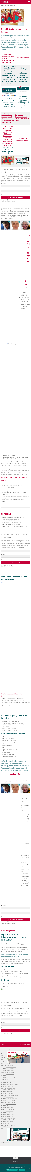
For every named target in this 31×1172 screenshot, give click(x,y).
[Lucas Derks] (25, 225)
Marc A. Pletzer (10, 1072)
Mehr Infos (22, 1169)
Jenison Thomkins (10, 1109)
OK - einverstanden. (12, 1169)
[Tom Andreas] (17, 315)
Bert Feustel (9, 1107)
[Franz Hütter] (16, 296)
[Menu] (29, 2)
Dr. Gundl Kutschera (11, 1069)
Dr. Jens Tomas (10, 1074)
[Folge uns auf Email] (25, 1044)
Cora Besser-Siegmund (12, 1084)
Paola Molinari (9, 1076)
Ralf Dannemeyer (10, 1088)
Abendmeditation (10, 1106)
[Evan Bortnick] (16, 306)
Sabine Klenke (9, 1116)
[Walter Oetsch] (6, 236)
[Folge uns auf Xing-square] (23, 1044)
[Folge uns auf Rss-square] (29, 1044)
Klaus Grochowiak (10, 1100)
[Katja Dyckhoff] (6, 316)
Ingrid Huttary (9, 1123)
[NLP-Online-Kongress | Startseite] (8, 2)
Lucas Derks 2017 (10, 1077)
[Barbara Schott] (16, 236)
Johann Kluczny (10, 1111)
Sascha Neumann (10, 1081)
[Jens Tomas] (16, 245)
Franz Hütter (9, 1127)
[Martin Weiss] (6, 296)
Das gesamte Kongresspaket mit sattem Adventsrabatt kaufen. (22, 118)
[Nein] (29, 1168)
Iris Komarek (9, 1086)
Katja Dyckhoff (10, 1120)
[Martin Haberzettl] (17, 335)
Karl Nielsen (9, 1079)
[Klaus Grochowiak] (5, 225)
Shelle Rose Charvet (11, 1104)
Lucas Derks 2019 (10, 1102)
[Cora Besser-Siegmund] (19, 257)
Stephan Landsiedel (11, 1067)
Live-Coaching (9, 1121)
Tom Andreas (9, 1093)
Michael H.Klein (10, 1114)
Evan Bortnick (9, 1065)
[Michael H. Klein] (16, 324)
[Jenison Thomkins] (19, 285)
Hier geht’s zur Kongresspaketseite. (22, 139)
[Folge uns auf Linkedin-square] (18, 1044)
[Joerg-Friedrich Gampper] (22, 272)
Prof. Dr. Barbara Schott (12, 1095)
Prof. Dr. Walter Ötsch (11, 1090)
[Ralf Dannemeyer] (7, 285)
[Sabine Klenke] (6, 334)
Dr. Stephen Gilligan (11, 1118)
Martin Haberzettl (10, 1125)
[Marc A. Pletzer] (6, 246)
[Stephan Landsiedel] (7, 271)
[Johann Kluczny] (19, 226)
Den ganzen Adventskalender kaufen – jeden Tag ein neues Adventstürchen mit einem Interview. (8, 118)
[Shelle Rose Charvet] (7, 221)
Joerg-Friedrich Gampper (12, 1099)
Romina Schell (9, 1097)
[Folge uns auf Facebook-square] (20, 1044)
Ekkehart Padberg (10, 1070)
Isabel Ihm (9, 1113)
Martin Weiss (9, 1083)
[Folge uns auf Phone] (27, 1044)
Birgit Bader (9, 1091)
